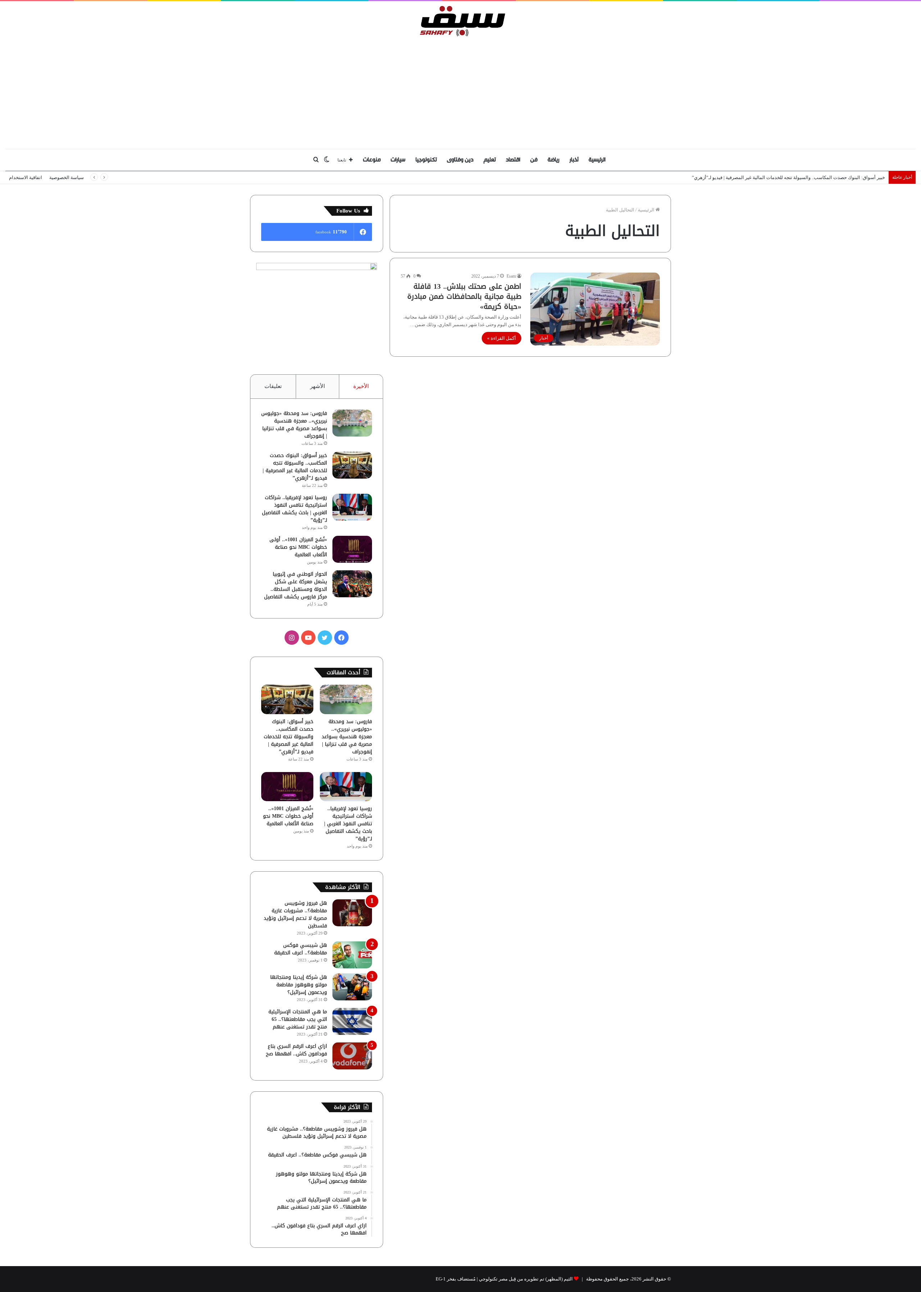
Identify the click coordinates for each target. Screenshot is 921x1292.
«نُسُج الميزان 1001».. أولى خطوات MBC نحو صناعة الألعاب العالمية (298, 547)
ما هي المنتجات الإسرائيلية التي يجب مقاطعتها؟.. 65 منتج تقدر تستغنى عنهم (297, 1019)
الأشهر (317, 386)
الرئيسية (597, 159)
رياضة (553, 159)
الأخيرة (361, 386)
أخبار (574, 159)
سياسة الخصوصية (66, 177)
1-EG (441, 1279)
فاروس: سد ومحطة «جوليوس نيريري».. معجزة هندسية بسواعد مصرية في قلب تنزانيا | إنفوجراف (294, 424)
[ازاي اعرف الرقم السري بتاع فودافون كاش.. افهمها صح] (352, 1055)
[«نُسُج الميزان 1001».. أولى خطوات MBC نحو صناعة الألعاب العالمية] (352, 549)
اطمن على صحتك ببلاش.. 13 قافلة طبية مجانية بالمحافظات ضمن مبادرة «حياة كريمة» (464, 296)
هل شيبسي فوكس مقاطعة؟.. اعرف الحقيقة (300, 949)
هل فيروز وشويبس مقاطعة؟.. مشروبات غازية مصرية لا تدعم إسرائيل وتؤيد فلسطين (295, 914)
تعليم (490, 159)
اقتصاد (513, 159)
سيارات (398, 159)
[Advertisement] (460, 91)
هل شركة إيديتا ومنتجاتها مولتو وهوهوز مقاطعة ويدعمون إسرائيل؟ (298, 984)
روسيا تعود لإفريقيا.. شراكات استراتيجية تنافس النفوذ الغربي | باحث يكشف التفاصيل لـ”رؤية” (294, 509)
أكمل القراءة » (501, 338)
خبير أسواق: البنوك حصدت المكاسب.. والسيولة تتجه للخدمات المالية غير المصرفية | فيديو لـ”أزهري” (788, 177)
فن (533, 159)
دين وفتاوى (460, 159)
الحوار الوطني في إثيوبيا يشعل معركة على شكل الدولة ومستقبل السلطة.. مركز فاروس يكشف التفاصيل (295, 585)
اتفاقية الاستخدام (25, 177)
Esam (511, 276)
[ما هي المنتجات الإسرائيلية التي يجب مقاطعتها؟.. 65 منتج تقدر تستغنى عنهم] (352, 1021)
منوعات (372, 159)
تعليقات (273, 386)
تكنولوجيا (426, 159)
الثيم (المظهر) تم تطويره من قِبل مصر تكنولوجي (526, 1279)
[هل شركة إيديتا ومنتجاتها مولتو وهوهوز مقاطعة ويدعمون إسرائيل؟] (352, 986)
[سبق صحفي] (460, 21)
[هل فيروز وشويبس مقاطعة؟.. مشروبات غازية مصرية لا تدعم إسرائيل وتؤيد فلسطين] (352, 912)
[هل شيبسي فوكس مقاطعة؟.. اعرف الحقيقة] (352, 954)
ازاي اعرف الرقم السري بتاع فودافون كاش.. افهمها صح (296, 1050)
